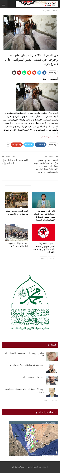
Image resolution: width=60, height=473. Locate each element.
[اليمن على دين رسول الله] (52, 380)
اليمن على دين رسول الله (33, 377)
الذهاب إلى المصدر (49, 136)
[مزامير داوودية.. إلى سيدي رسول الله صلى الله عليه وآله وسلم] (52, 356)
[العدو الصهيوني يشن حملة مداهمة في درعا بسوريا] (16, 200)
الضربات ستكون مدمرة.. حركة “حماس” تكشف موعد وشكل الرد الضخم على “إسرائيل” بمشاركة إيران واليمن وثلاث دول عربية (46, 166)
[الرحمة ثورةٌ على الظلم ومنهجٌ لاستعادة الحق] (52, 368)
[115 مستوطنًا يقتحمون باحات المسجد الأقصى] (16, 232)
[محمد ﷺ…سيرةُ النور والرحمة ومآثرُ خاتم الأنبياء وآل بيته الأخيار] (52, 392)
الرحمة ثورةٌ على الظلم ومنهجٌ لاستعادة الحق (26, 365)
